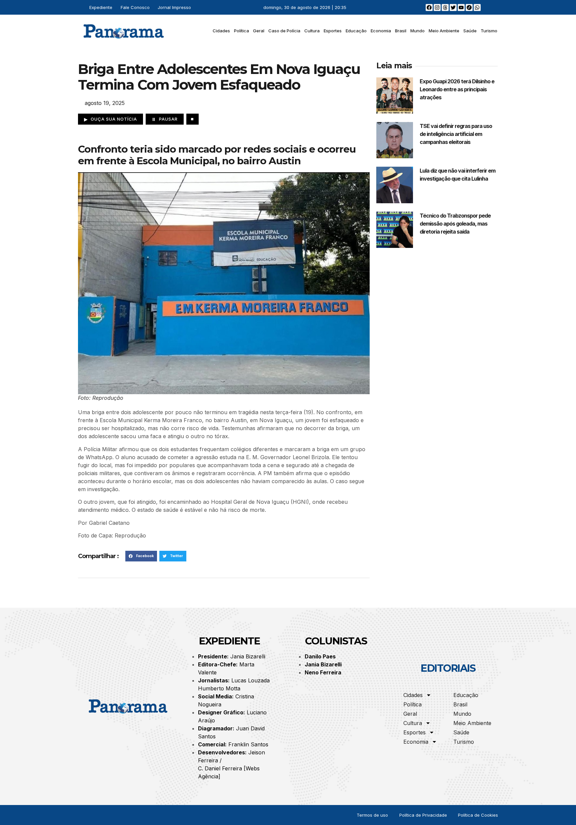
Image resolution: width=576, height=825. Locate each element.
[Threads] (445, 7)
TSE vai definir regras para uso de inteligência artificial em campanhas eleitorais (456, 134)
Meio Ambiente (444, 30)
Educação (356, 30)
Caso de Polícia (284, 30)
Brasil (400, 30)
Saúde (470, 30)
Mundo (417, 30)
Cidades (221, 30)
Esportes (333, 30)
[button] (141, 556)
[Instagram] (437, 7)
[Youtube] (461, 7)
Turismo (489, 30)
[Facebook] (429, 7)
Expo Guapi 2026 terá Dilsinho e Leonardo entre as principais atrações (457, 89)
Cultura (312, 30)
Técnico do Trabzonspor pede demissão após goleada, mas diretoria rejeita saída (455, 223)
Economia (381, 30)
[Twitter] (453, 7)
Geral (258, 30)
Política (241, 30)
